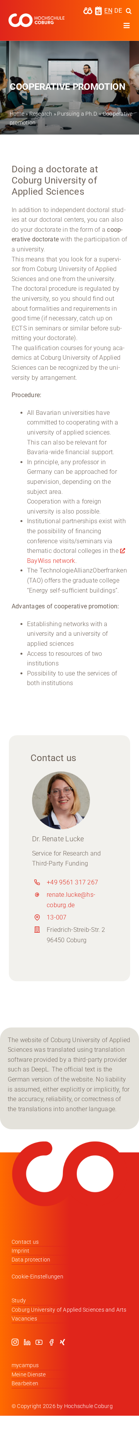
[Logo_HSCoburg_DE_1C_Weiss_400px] (36, 16)
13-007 (56, 917)
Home (17, 114)
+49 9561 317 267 (72, 882)
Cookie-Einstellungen (37, 1276)
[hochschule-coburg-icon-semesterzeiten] (98, 9)
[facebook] (51, 1342)
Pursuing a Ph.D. (77, 114)
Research (41, 114)
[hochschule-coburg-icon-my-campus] (88, 9)
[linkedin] (27, 1342)
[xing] (62, 1342)
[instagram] (15, 1342)
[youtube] (39, 1342)
